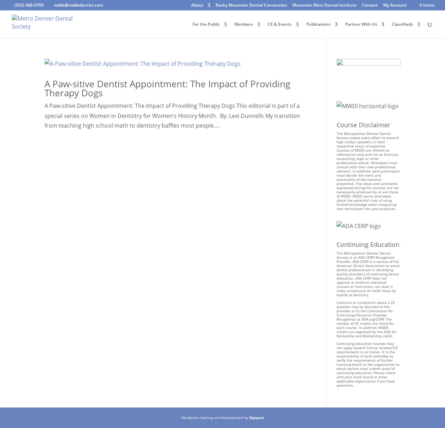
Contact (370, 5)
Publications (318, 24)
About (197, 5)
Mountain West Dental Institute (324, 5)
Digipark (256, 417)
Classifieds (402, 24)
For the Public (206, 24)
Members (243, 24)
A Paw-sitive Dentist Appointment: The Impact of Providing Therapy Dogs (167, 88)
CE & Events (280, 24)
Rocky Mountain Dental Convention (251, 5)
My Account (395, 5)
